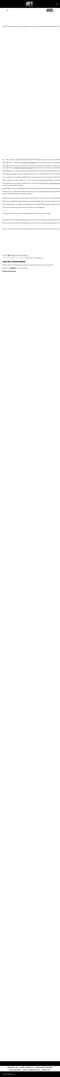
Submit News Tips (12, 1067)
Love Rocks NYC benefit (28, 162)
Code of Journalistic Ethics (31, 1070)
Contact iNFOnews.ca (26, 1067)
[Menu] (7, 10)
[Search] (57, 4)
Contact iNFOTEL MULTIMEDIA (44, 1067)
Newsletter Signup (15, 1070)
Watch (31, 11)
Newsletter (39, 11)
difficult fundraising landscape (23, 168)
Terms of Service (37, 257)
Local (14, 11)
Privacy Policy (29, 257)
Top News (22, 11)
